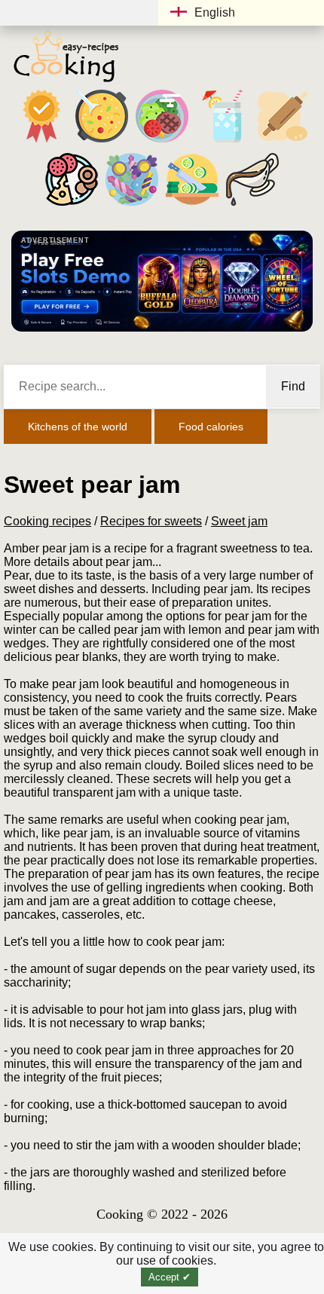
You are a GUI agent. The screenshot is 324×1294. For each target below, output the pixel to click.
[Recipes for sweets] (132, 205)
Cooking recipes (47, 521)
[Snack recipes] (71, 205)
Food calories (211, 427)
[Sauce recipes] (252, 205)
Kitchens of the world (77, 427)
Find (293, 386)
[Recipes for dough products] (282, 142)
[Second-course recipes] (162, 142)
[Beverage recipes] (222, 142)
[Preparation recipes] (192, 205)
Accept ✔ (169, 1277)
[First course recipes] (102, 142)
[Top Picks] (41, 142)
